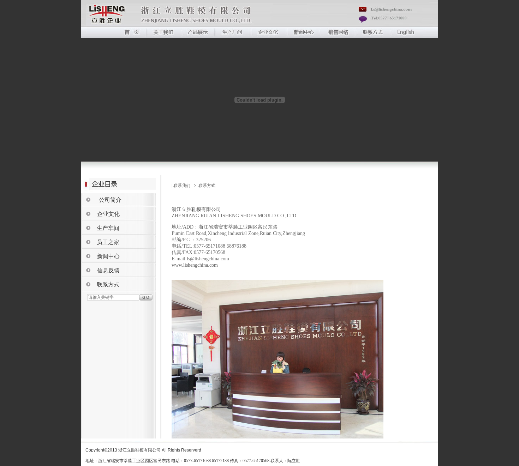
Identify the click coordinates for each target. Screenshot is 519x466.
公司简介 (110, 200)
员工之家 (108, 242)
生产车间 (108, 228)
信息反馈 (108, 270)
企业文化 (108, 214)
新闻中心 (108, 256)
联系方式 (108, 285)
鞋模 (196, 209)
